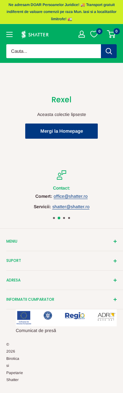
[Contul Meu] (82, 34)
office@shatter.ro (71, 196)
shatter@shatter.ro (71, 206)
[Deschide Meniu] (9, 34)
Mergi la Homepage (61, 131)
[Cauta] (109, 51)
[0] (111, 34)
